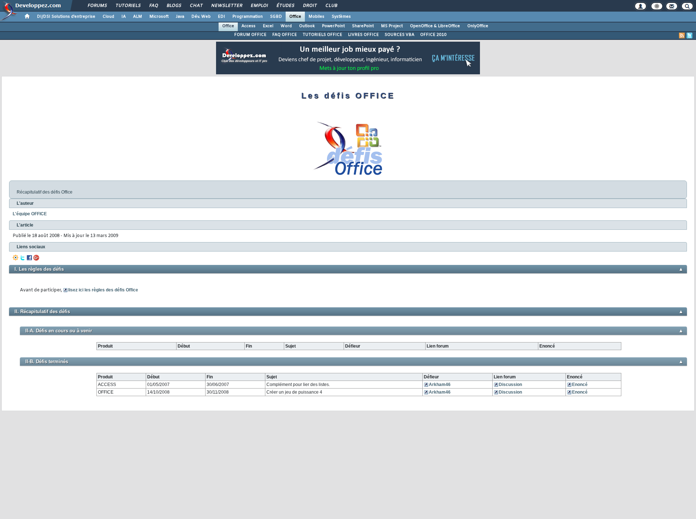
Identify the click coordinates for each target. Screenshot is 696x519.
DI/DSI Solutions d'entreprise (66, 16)
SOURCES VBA (399, 34)
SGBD (276, 16)
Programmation (247, 16)
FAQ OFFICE (284, 34)
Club (330, 6)
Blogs (174, 6)
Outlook (307, 26)
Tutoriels (128, 6)
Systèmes (341, 16)
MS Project (392, 26)
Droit (309, 6)
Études (285, 6)
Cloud (108, 16)
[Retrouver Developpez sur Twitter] (689, 35)
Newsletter (226, 6)
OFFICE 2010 (433, 34)
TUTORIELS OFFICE (322, 34)
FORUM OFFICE (250, 34)
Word (286, 26)
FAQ (153, 6)
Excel (268, 26)
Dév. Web (201, 16)
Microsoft (159, 16)
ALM (137, 16)
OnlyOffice (477, 26)
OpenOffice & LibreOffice (435, 26)
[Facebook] (29, 258)
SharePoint (363, 26)
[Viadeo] (15, 258)
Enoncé (580, 384)
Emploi (259, 6)
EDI (221, 16)
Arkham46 (440, 384)
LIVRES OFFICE (363, 34)
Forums (97, 6)
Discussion (510, 384)
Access (248, 26)
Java (180, 16)
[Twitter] (22, 258)
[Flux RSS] (682, 35)
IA (123, 16)
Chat (196, 6)
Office (295, 16)
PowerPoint (333, 26)
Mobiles (316, 16)
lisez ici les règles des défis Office (103, 289)
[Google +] (36, 258)
